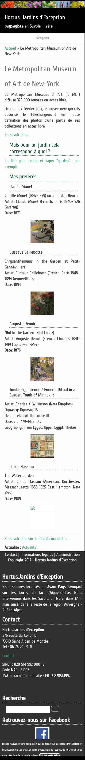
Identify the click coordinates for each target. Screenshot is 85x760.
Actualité (29, 547)
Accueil (10, 48)
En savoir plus (49, 755)
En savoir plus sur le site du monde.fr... (36, 538)
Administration (68, 554)
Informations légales (36, 554)
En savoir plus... (17, 134)
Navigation (42, 38)
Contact (11, 554)
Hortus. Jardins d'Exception (35, 17)
